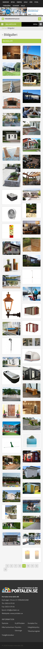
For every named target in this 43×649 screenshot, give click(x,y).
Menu (35, 24)
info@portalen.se (13, 610)
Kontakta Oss (32, 623)
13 (5, 569)
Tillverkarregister (34, 631)
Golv (25, 2)
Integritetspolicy (33, 627)
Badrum (6, 2)
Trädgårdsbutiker (8, 635)
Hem (3, 28)
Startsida (5, 623)
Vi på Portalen (20, 623)
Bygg (13, 2)
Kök (31, 2)
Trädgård (7, 5)
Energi (19, 2)
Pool (36, 2)
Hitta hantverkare (8, 627)
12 (36, 566)
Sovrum (16, 5)
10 (28, 566)
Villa (23, 5)
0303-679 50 (9, 603)
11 (32, 566)
